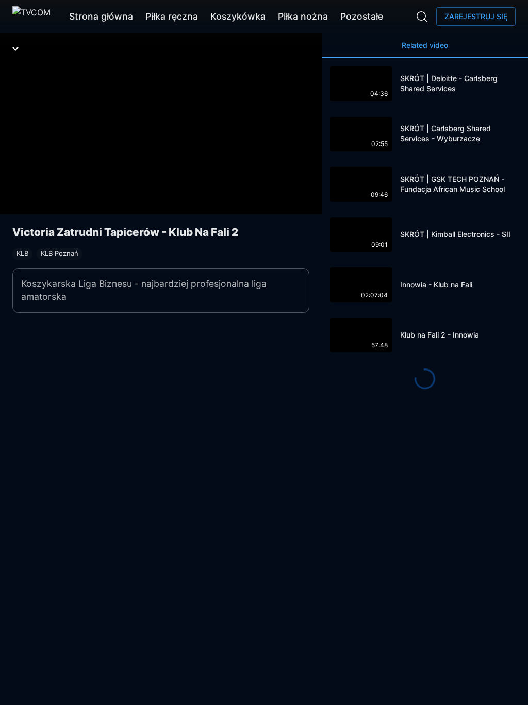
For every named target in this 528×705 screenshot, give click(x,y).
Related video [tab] (425, 45)
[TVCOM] (31, 16)
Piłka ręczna (171, 16)
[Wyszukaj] (422, 16)
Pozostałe (361, 16)
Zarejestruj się (475, 16)
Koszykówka (238, 16)
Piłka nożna (303, 16)
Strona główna (101, 16)
